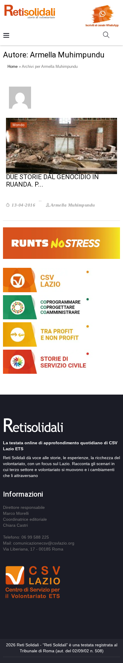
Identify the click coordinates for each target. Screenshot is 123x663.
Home (12, 66)
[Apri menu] (6, 35)
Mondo (19, 125)
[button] (108, 36)
